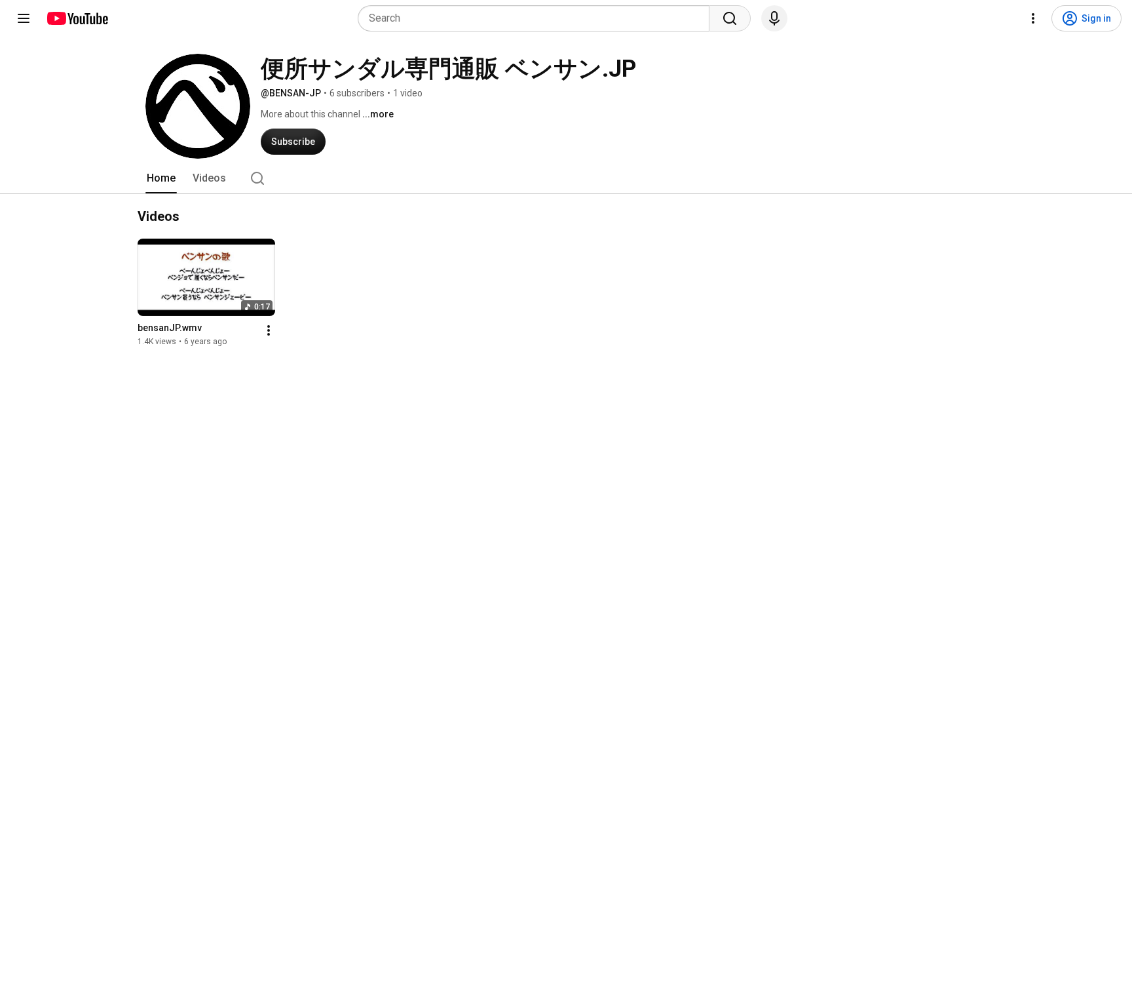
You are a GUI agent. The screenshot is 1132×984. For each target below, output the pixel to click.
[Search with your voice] (774, 18)
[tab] (161, 178)
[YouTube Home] (77, 18)
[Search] (730, 18)
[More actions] (268, 330)
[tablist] (566, 178)
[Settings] (1033, 18)
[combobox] (537, 18)
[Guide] (23, 18)
